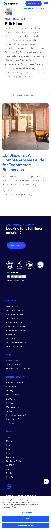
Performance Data (14, 314)
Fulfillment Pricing (14, 461)
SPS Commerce (13, 394)
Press (8, 469)
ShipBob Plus (12, 318)
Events (9, 453)
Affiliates (10, 423)
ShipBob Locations (14, 310)
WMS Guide (11, 334)
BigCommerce (13, 399)
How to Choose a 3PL (16, 326)
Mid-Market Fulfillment (16, 342)
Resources (11, 449)
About (9, 437)
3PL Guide (10, 338)
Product (9, 473)
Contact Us (11, 441)
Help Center (11, 477)
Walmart (10, 411)
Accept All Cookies (25, 525)
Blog (8, 445)
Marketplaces (12, 407)
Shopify (9, 390)
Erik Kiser (10, 190)
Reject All (25, 519)
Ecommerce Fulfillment (16, 330)
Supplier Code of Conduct (18, 368)
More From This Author (34, 8)
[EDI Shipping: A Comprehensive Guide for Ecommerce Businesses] (25, 128)
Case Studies (12, 306)
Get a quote (16, 245)
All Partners (11, 386)
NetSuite (10, 403)
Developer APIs (13, 419)
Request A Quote (33, 3)
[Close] (48, 499)
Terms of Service (14, 364)
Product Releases (14, 322)
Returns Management (16, 415)
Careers (10, 457)
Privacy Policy (12, 360)
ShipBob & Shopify (14, 346)
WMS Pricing (11, 465)
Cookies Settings (25, 512)
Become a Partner (14, 382)
